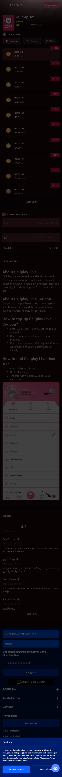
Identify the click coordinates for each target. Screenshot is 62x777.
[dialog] (31, 757)
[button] (31, 388)
